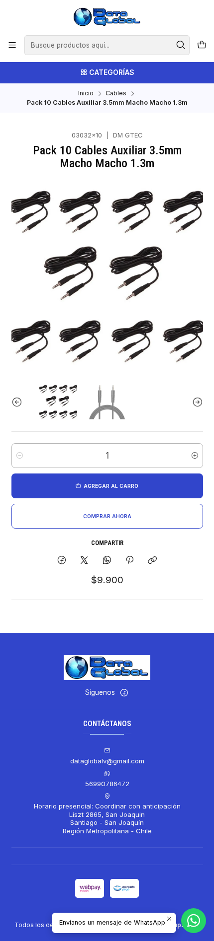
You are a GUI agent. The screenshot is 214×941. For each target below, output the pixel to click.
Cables (116, 93)
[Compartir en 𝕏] (84, 560)
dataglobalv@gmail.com (107, 761)
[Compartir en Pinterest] (129, 560)
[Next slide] (195, 402)
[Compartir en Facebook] (61, 560)
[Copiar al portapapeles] (152, 560)
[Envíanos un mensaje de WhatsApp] (193, 920)
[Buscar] (181, 45)
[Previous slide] (18, 402)
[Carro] (202, 45)
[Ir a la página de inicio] (107, 17)
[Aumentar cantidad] (195, 456)
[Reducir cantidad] (19, 456)
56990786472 (107, 784)
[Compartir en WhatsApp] (106, 560)
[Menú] (12, 45)
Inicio (86, 93)
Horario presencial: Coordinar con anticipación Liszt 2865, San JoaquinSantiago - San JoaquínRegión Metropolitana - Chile (107, 818)
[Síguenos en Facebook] (124, 693)
